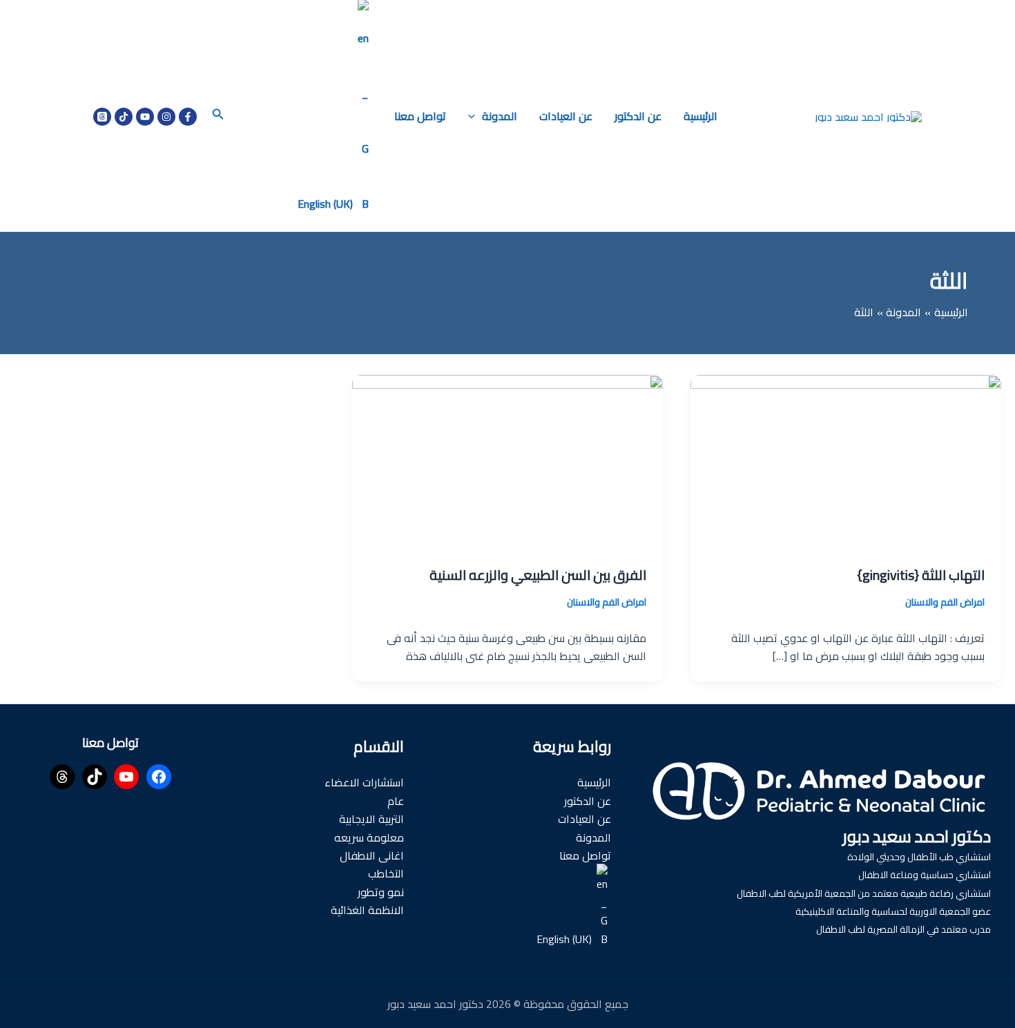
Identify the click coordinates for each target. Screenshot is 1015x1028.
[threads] (102, 117)
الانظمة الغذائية (367, 910)
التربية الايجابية (371, 818)
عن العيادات (565, 116)
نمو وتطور (381, 892)
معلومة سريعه (369, 837)
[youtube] (145, 117)
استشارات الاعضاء (364, 782)
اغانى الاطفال (372, 855)
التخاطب (386, 873)
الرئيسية (700, 116)
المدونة (499, 116)
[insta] (166, 117)
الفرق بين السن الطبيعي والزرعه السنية (537, 575)
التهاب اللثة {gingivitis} (921, 575)
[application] (475, 116)
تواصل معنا (420, 116)
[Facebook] (188, 117)
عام (395, 801)
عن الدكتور (638, 116)
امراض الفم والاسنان (945, 602)
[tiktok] (124, 117)
